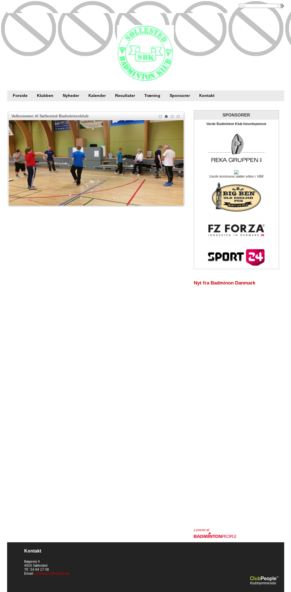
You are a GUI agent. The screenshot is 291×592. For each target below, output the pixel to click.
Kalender (97, 95)
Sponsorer (180, 95)
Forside (20, 95)
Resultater (125, 95)
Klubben (45, 95)
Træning (152, 95)
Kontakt (207, 95)
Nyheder (71, 95)
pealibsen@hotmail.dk (52, 574)
